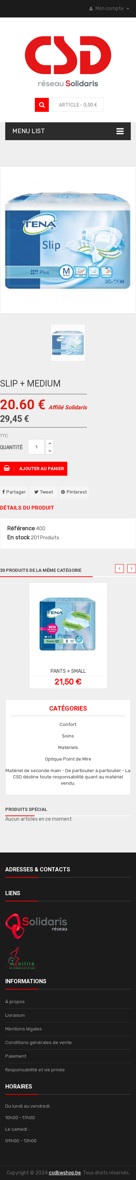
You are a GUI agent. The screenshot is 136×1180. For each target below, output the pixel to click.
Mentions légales (23, 1028)
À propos (15, 1001)
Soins (68, 736)
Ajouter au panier (41, 468)
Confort (68, 724)
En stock (18, 537)
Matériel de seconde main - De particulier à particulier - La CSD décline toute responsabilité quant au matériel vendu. (68, 777)
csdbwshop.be (65, 1173)
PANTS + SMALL (68, 671)
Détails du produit (27, 508)
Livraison (15, 1015)
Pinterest (77, 492)
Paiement (15, 1056)
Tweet (46, 492)
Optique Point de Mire (68, 759)
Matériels (68, 747)
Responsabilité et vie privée (35, 1069)
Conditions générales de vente (38, 1042)
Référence (21, 528)
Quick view (71, 626)
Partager (16, 492)
